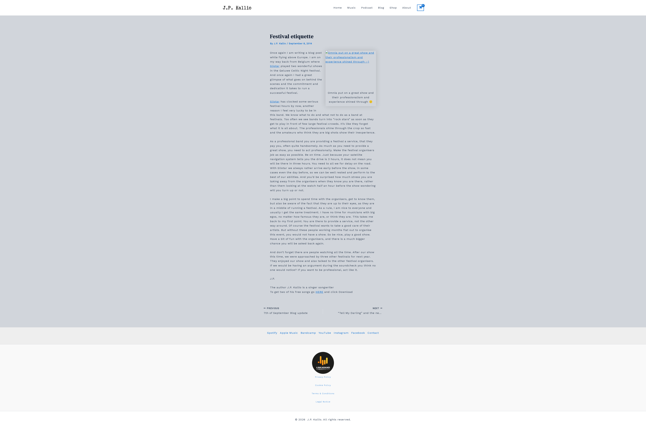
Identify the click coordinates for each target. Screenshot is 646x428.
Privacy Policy (323, 377)
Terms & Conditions (323, 393)
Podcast (367, 7)
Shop (393, 7)
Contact (373, 332)
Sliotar (275, 66)
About (406, 7)
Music (351, 7)
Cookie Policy (323, 385)
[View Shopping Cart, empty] (420, 8)
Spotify (272, 332)
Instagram (341, 332)
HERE (319, 292)
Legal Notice (323, 402)
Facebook (358, 332)
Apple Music (289, 332)
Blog (381, 7)
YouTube (325, 332)
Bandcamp (308, 332)
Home (337, 7)
